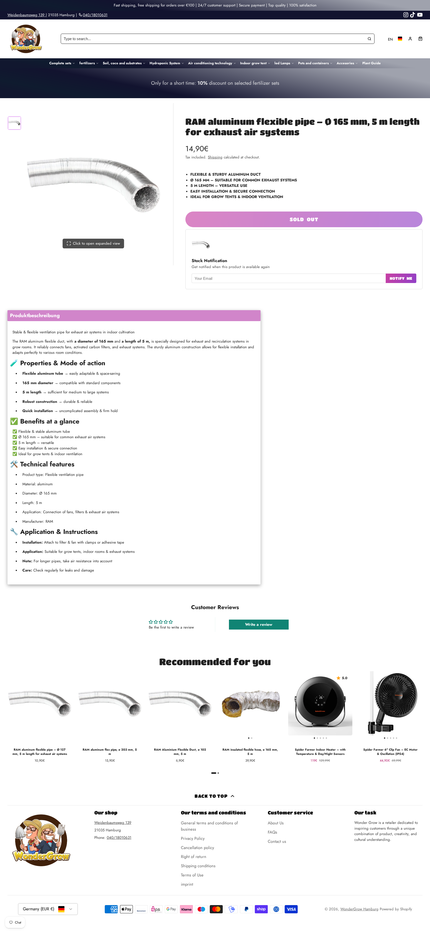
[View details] (215, 83)
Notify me (401, 278)
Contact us (277, 841)
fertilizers (87, 63)
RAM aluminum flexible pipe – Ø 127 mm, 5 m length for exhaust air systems (39, 718)
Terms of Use (192, 875)
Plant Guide (371, 63)
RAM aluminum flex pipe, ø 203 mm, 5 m (110, 718)
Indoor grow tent (253, 63)
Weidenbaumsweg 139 (26, 15)
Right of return (193, 857)
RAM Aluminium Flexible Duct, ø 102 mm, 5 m (180, 718)
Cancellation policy (197, 848)
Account (410, 39)
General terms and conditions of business (209, 826)
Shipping (215, 157)
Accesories (345, 63)
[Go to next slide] (422, 723)
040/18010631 (119, 837)
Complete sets (60, 63)
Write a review (258, 624)
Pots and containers (313, 63)
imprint (187, 884)
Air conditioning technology (210, 63)
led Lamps (282, 63)
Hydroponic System (165, 63)
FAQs (272, 832)
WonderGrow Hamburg (359, 909)
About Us (276, 823)
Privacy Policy (193, 838)
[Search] (369, 39)
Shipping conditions (198, 866)
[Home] (26, 38)
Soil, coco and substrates (122, 63)
